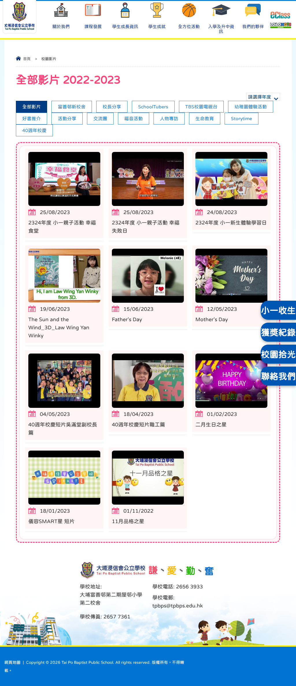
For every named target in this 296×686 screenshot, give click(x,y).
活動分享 (67, 118)
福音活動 (133, 118)
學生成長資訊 (125, 26)
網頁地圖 (12, 662)
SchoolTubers (153, 106)
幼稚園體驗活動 (250, 106)
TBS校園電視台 (201, 106)
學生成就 (157, 26)
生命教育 (204, 118)
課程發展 (93, 26)
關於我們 (61, 26)
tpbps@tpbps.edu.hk (177, 605)
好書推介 (31, 118)
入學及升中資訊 (221, 29)
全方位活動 (189, 26)
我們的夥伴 (253, 26)
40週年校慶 (34, 130)
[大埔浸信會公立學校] (19, 16)
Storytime (241, 118)
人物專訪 (169, 118)
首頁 (27, 59)
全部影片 (31, 106)
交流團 (100, 118)
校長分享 (112, 106)
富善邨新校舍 (72, 106)
